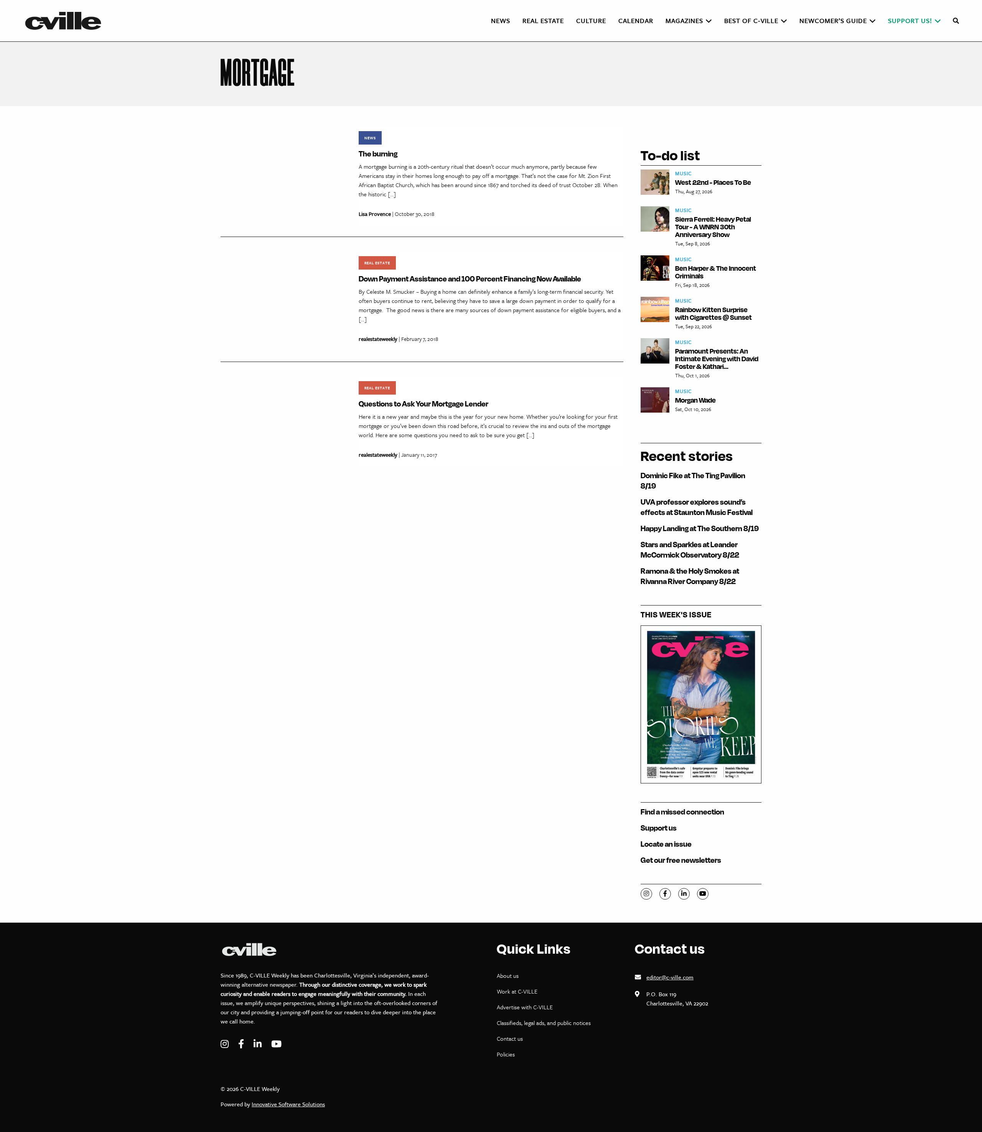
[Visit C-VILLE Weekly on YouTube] (276, 1044)
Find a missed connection (682, 811)
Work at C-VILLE (517, 991)
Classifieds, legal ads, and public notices (544, 1023)
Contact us (510, 1038)
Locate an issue (666, 844)
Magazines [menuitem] (684, 20)
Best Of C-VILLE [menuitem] (751, 20)
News (370, 137)
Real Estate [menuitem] (543, 20)
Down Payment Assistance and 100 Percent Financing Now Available (470, 278)
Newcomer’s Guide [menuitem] (833, 20)
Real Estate (377, 262)
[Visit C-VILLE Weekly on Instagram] (226, 1044)
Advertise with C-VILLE (525, 1007)
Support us (659, 828)
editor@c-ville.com (670, 977)
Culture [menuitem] (591, 20)
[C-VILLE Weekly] (66, 20)
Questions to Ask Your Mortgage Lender (423, 403)
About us (508, 975)
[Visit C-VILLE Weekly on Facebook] (242, 1044)
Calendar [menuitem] (635, 20)
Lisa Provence (375, 214)
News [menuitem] (500, 20)
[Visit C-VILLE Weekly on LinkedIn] (259, 1044)
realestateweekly (378, 339)
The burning (378, 153)
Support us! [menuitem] (910, 20)
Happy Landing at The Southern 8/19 (700, 528)
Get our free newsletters (681, 860)
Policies (506, 1054)
